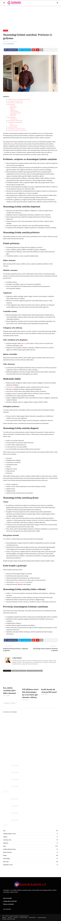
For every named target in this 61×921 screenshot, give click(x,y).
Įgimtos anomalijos (13, 114)
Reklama (4, 917)
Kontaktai (16, 917)
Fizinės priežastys (11, 104)
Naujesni (13, 703)
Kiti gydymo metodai (13, 125)
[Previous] (4, 791)
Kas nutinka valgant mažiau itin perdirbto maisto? (26, 777)
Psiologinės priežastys (13, 118)
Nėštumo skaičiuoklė (8, 904)
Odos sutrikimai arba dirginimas (15, 112)
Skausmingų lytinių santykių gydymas (15, 122)
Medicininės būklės (12, 117)
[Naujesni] (7, 791)
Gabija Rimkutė (10, 43)
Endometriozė (10, 387)
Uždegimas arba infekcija (14, 111)
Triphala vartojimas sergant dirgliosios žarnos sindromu (28, 804)
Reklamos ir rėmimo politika (8, 919)
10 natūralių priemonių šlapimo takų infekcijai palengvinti (28, 797)
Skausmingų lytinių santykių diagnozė (15, 120)
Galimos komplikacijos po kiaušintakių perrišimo (25, 818)
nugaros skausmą (20, 582)
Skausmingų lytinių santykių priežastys (15, 102)
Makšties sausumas (13, 107)
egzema (23, 343)
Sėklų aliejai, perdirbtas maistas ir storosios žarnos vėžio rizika (30, 770)
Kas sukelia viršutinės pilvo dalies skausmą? (9, 690)
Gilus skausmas (12, 115)
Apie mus (10, 917)
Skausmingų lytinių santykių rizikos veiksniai (16, 128)
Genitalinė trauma (13, 110)
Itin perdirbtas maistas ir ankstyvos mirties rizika (26, 784)
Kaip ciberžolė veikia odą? (19, 763)
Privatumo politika (23, 917)
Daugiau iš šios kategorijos (34, 670)
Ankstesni (6, 703)
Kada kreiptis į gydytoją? (12, 127)
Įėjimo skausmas (13, 106)
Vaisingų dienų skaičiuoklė (10, 901)
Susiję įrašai (7, 670)
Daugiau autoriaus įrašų (19, 670)
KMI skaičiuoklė (7, 898)
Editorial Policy (32, 917)
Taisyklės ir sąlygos (42, 917)
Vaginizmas (12, 108)
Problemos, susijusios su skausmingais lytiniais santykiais (19, 99)
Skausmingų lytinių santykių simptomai (15, 101)
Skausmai (5, 30)
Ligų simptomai (7, 909)
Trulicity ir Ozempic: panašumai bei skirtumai (25, 811)
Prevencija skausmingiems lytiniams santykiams (17, 130)
